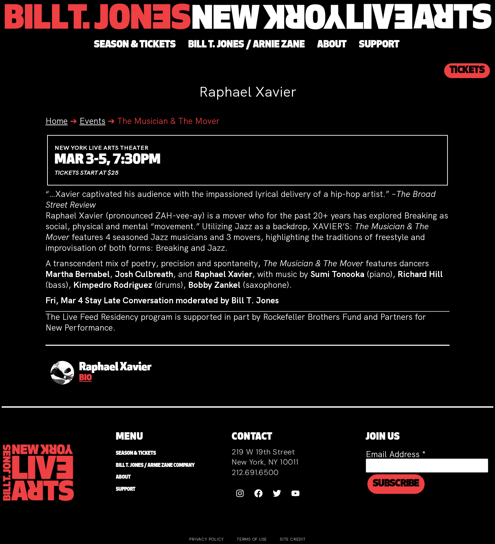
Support (125, 489)
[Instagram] (240, 493)
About (123, 477)
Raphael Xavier (115, 367)
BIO (85, 378)
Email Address (396, 454)
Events (92, 121)
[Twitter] (277, 493)
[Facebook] (258, 493)
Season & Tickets (136, 453)
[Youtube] (295, 493)
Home (56, 121)
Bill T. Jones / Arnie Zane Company (155, 465)
